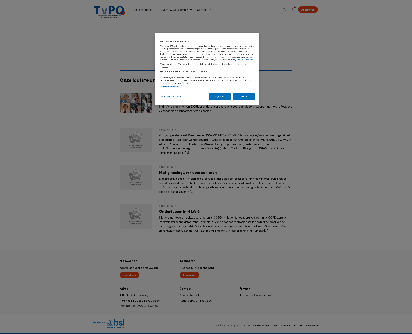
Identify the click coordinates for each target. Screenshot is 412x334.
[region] (207, 69)
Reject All (219, 96)
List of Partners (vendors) (171, 86)
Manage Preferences (171, 96)
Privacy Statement (245, 60)
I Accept (244, 96)
